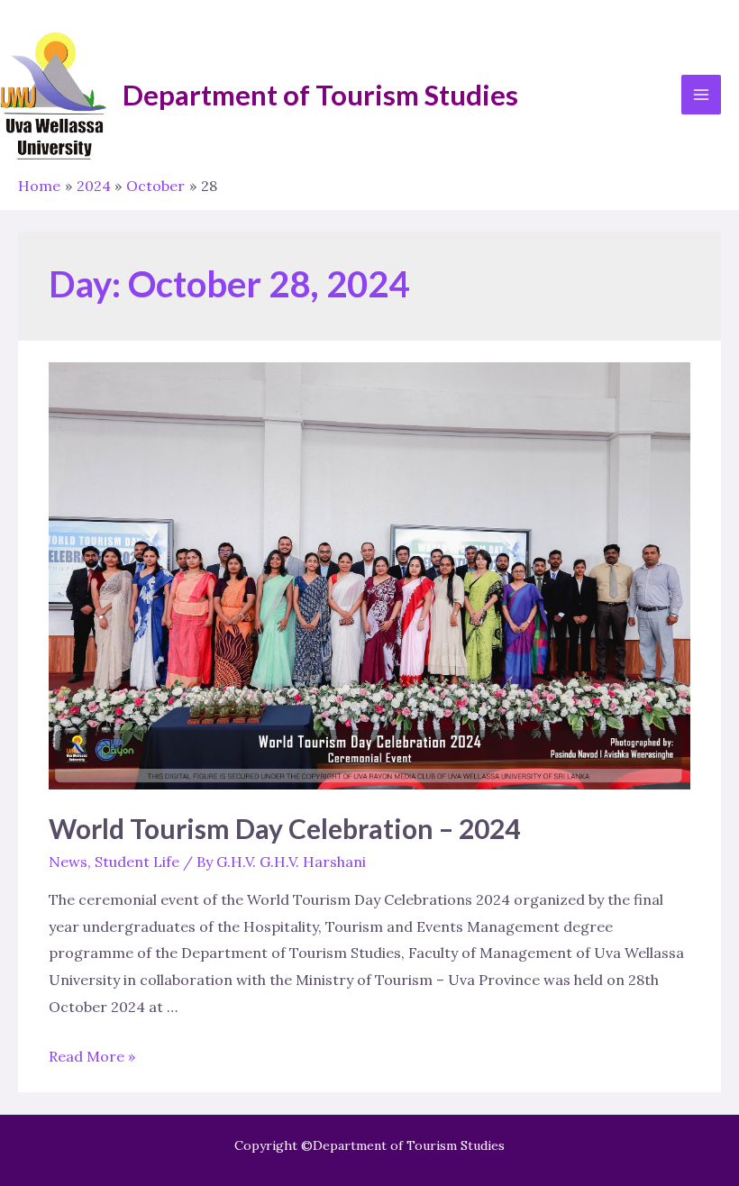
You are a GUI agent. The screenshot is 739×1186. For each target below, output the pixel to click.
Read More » (92, 1056)
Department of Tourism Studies (320, 95)
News (68, 862)
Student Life (137, 862)
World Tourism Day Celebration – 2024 (284, 828)
